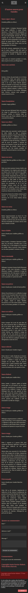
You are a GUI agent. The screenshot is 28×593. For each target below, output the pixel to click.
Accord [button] (22, 590)
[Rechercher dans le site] (2, 2)
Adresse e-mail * (6, 531)
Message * (5, 538)
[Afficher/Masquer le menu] (25, 2)
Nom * (3, 523)
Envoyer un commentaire (10, 550)
